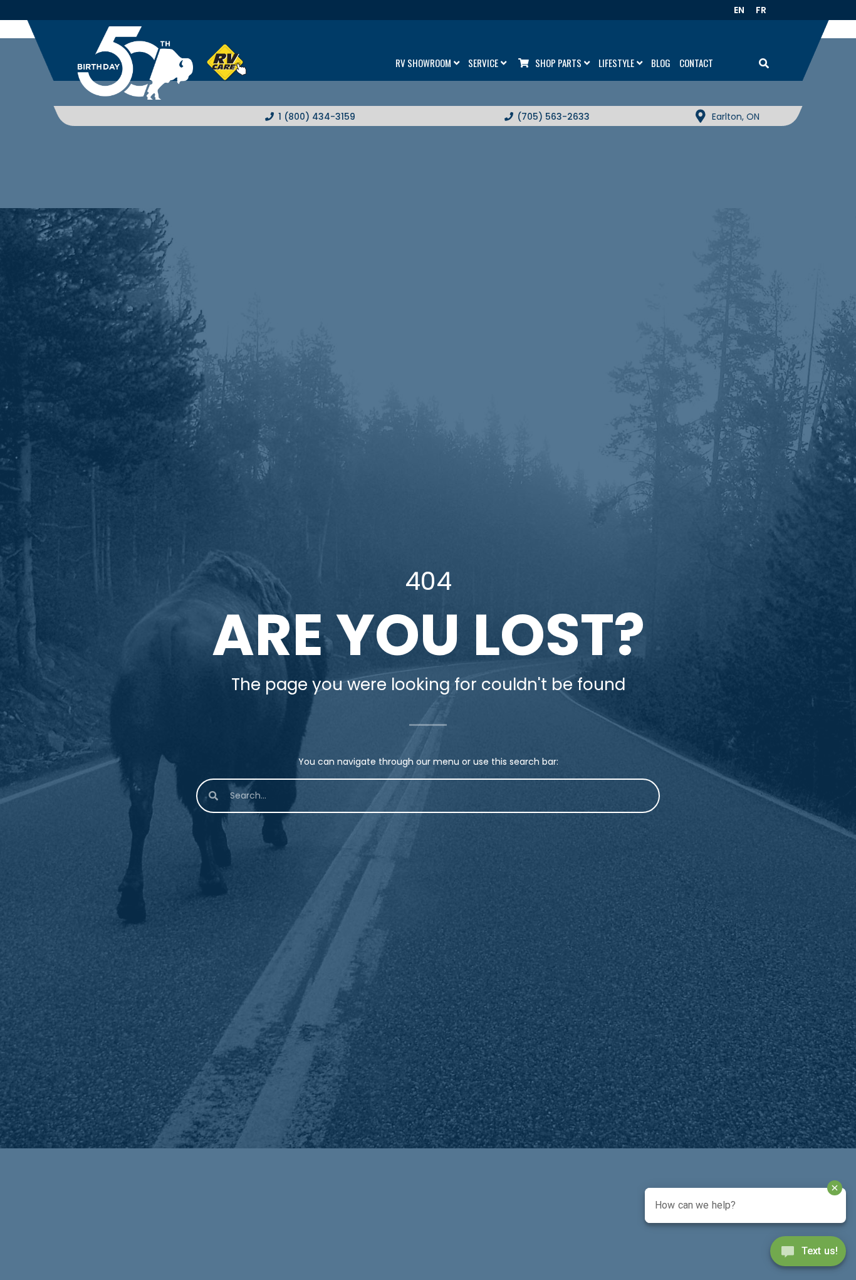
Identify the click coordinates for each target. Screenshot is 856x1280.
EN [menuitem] (739, 10)
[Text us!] (808, 1254)
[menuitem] (743, 10)
